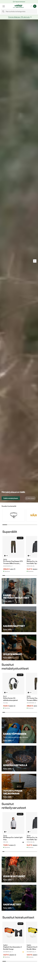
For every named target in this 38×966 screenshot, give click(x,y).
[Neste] (34, 261)
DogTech (5, 945)
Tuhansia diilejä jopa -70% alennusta (19, 17)
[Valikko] (3, 6)
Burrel (5, 696)
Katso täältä (7, 601)
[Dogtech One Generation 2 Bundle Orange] (13, 932)
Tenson (29, 559)
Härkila (5, 559)
